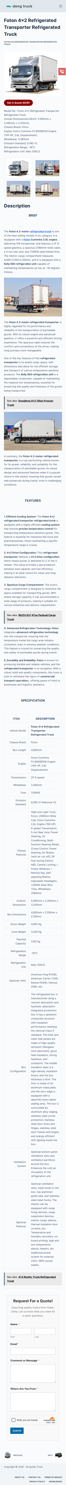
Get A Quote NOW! (18, 102)
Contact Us (34, 1477)
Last (37, 1336)
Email (14, 1344)
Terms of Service (53, 1477)
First (12, 1336)
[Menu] (60, 6)
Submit (17, 1430)
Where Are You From (24, 1388)
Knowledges (55, 1481)
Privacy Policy (37, 1481)
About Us (19, 1477)
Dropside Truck (34, 1466)
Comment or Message (24, 1360)
